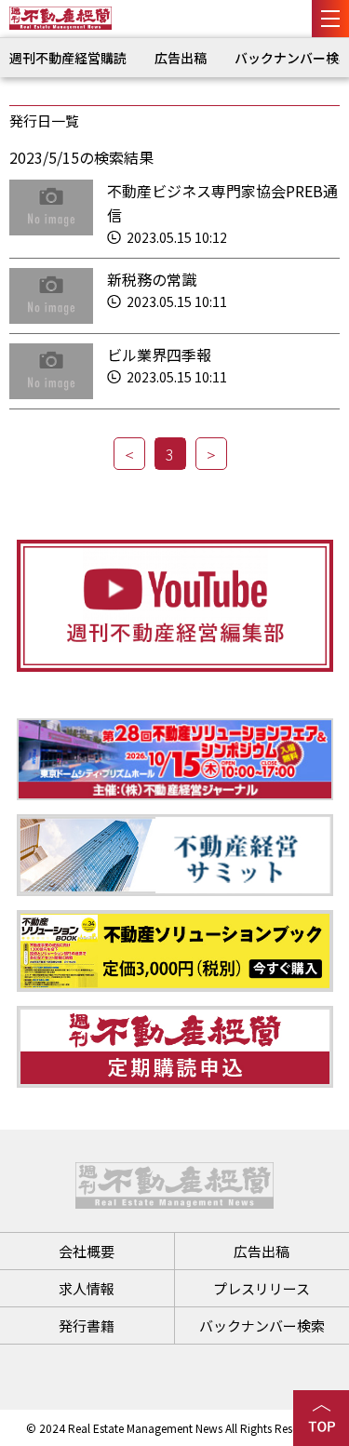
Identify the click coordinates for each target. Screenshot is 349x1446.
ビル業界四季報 (159, 354)
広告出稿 (180, 57)
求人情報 (86, 1288)
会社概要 (86, 1251)
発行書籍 (86, 1325)
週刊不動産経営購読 (68, 57)
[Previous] (129, 453)
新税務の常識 (151, 279)
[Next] (211, 453)
